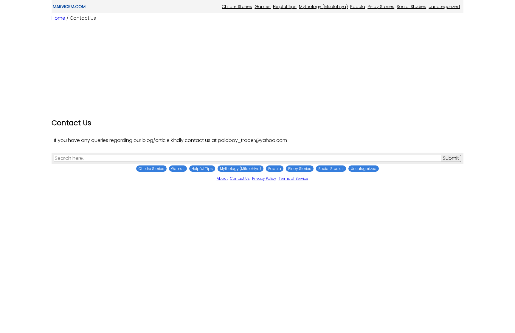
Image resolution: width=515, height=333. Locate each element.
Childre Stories (237, 7)
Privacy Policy (264, 178)
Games (263, 7)
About (222, 178)
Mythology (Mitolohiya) (323, 7)
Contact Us (240, 178)
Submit (451, 158)
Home (58, 18)
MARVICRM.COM (69, 7)
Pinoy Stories (380, 7)
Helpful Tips (285, 7)
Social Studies (411, 7)
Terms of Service (293, 178)
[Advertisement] (257, 68)
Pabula (357, 7)
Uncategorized (444, 7)
